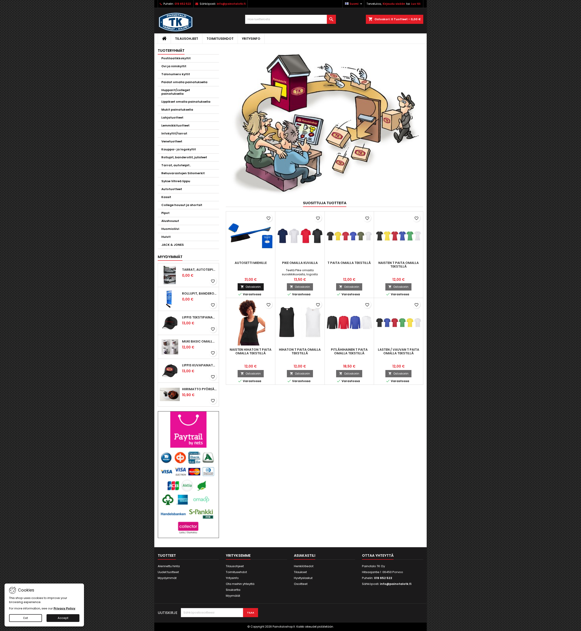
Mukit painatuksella (177, 109)
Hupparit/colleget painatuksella (175, 92)
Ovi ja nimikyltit (173, 66)
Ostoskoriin (251, 287)
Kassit (166, 197)
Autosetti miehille (251, 263)
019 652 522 (183, 4)
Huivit (166, 237)
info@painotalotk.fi (231, 4)
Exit (25, 618)
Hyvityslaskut (303, 578)
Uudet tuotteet (168, 572)
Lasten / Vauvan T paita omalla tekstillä (398, 351)
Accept (63, 618)
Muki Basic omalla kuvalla (199, 341)
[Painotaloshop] (324, 122)
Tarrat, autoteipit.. (176, 165)
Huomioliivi (170, 229)
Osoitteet (301, 584)
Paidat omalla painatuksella (184, 82)
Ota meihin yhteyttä (240, 584)
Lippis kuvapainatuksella (199, 365)
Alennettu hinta (169, 566)
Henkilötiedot (303, 566)
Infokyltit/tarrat (174, 133)
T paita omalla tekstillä (349, 263)
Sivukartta (233, 590)
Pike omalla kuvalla (300, 263)
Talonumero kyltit (175, 74)
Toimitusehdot (220, 38)
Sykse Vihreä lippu (175, 181)
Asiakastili (304, 555)
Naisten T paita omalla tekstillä (398, 265)
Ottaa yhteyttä (378, 555)
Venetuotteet (171, 141)
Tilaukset (300, 572)
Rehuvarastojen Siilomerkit (183, 173)
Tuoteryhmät (171, 50)
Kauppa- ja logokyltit (178, 149)
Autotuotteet (171, 189)
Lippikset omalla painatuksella (185, 101)
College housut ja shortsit (181, 205)
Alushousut (170, 221)
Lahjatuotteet (172, 117)
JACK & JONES (172, 245)
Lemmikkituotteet (175, 125)
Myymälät (233, 596)
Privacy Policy (64, 608)
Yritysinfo (251, 38)
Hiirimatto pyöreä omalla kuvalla (199, 389)
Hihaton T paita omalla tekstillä (300, 351)
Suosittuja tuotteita (324, 203)
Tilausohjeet (186, 38)
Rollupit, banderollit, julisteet (184, 157)
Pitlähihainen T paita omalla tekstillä (349, 351)
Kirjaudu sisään (394, 4)
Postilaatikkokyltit (176, 58)
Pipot (165, 213)
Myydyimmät (170, 256)
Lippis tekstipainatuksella (199, 317)
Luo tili (415, 4)
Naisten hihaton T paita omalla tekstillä (250, 351)
